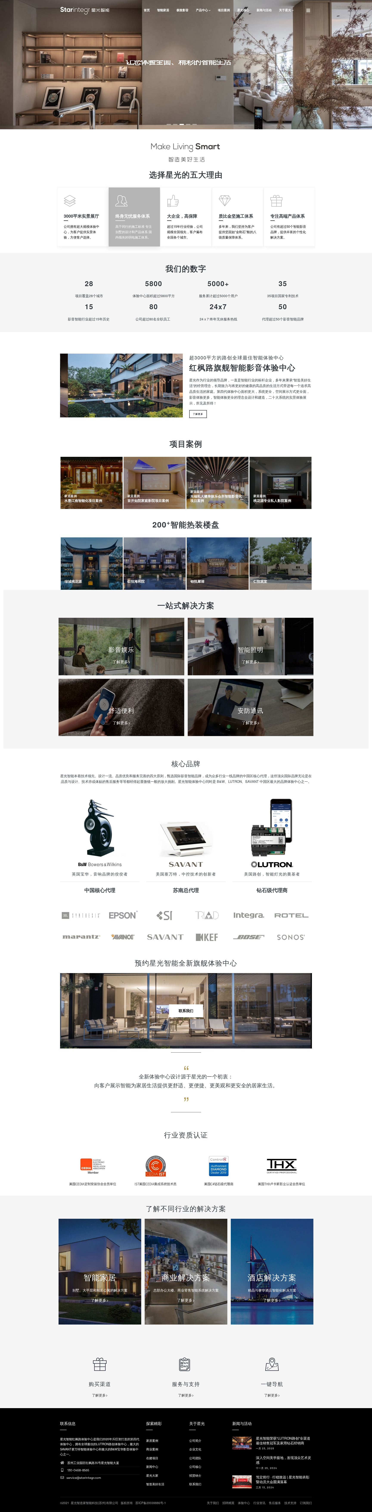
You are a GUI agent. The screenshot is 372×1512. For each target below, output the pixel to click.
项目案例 (224, 10)
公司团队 (195, 1458)
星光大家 (152, 1475)
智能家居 (163, 10)
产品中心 (202, 10)
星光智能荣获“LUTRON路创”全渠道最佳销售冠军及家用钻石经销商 (283, 1440)
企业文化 (195, 1449)
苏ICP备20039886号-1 (150, 1503)
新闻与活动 (264, 10)
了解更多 (198, 413)
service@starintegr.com (84, 1477)
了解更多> (121, 661)
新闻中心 (152, 1466)
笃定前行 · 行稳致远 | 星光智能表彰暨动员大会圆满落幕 (282, 1479)
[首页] (85, 10)
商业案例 (152, 1449)
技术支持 (290, 1503)
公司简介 (195, 1440)
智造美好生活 (155, 1484)
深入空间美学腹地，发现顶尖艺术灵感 (283, 1460)
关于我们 (213, 1503)
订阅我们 (306, 1503)
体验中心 (244, 1503)
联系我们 (186, 1010)
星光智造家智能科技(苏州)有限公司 (95, 1503)
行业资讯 (259, 1503)
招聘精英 (228, 1503)
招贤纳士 (195, 1475)
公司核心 (195, 1466)
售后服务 (275, 1503)
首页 (147, 10)
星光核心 (243, 10)
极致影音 (183, 10)
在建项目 (152, 1458)
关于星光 (285, 10)
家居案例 (70, 496)
